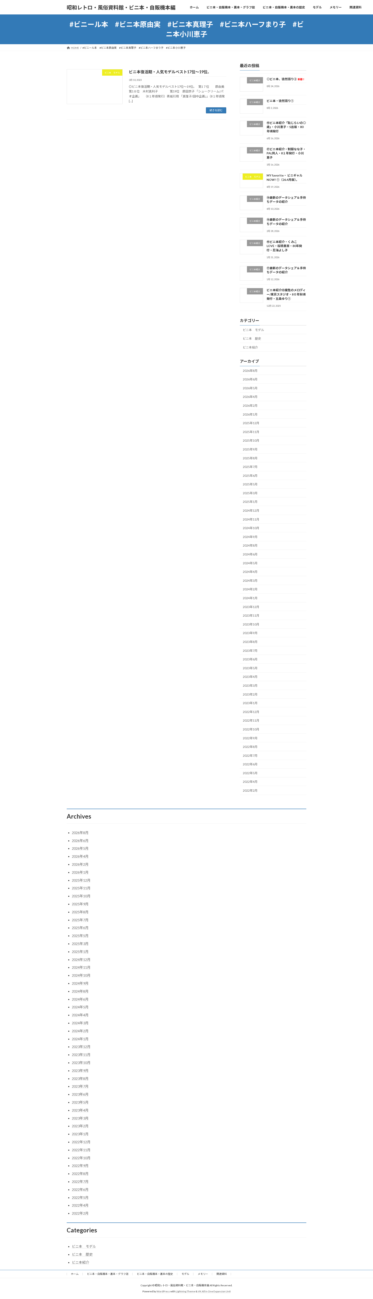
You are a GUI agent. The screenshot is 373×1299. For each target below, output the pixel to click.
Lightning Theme (185, 1291)
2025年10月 (251, 440)
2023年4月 (250, 676)
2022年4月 (250, 781)
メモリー (203, 1274)
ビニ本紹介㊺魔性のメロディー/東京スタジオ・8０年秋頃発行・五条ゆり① (286, 294)
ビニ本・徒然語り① (280, 101)
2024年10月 (251, 528)
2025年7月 (250, 467)
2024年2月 (250, 589)
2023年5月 (250, 668)
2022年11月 (251, 720)
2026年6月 (250, 379)
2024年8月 (250, 545)
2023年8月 (250, 642)
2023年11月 (251, 615)
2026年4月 (250, 397)
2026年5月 (250, 388)
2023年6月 (250, 659)
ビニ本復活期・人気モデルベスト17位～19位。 (170, 71)
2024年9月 (250, 537)
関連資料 (222, 1274)
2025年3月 (250, 493)
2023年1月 (250, 703)
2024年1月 (250, 598)
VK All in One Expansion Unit (214, 1291)
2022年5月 (250, 773)
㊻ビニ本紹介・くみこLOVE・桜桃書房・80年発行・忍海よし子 (284, 246)
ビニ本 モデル (253, 329)
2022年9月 (250, 738)
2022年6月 (250, 764)
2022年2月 (250, 790)
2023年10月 (251, 624)
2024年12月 (251, 510)
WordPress (163, 1291)
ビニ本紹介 (250, 347)
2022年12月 (251, 712)
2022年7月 (250, 755)
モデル (185, 1274)
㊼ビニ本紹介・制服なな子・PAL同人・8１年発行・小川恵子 (286, 153)
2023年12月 (251, 606)
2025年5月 (250, 484)
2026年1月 (250, 414)
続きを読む (216, 110)
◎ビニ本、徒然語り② (285, 79)
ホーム (75, 1274)
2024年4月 (250, 572)
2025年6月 (250, 475)
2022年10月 (251, 729)
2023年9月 (250, 633)
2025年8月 (250, 458)
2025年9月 (250, 449)
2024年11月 (251, 519)
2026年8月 (250, 370)
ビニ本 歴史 (252, 338)
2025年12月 (251, 423)
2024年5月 (250, 563)
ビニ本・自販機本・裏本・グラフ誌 (107, 1274)
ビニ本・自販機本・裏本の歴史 (155, 1274)
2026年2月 (250, 405)
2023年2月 (250, 694)
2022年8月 (250, 747)
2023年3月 (250, 685)
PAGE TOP (360, 1256)
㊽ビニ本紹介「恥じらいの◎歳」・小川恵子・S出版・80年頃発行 (286, 127)
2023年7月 (250, 650)
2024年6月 (250, 554)
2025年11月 (251, 432)
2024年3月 (250, 580)
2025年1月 (250, 501)
